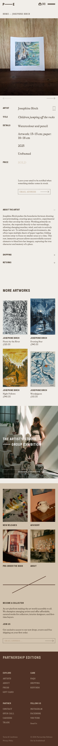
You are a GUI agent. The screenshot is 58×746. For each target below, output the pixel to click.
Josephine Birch (21, 14)
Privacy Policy (8, 741)
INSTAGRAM (36, 709)
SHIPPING (35, 683)
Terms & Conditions (10, 737)
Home (6, 14)
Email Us (33, 723)
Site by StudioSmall (37, 741)
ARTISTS (7, 678)
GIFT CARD (8, 692)
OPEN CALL (8, 713)
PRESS (6, 687)
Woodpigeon (36, 394)
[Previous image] (7, 98)
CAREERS (7, 718)
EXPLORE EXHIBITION (29, 472)
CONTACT (7, 709)
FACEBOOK (35, 713)
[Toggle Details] (54, 255)
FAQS (32, 678)
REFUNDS (35, 687)
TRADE (6, 722)
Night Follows (9, 394)
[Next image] (51, 98)
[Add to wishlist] (54, 108)
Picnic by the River (11, 341)
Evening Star (36, 341)
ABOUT (6, 683)
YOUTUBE (35, 718)
